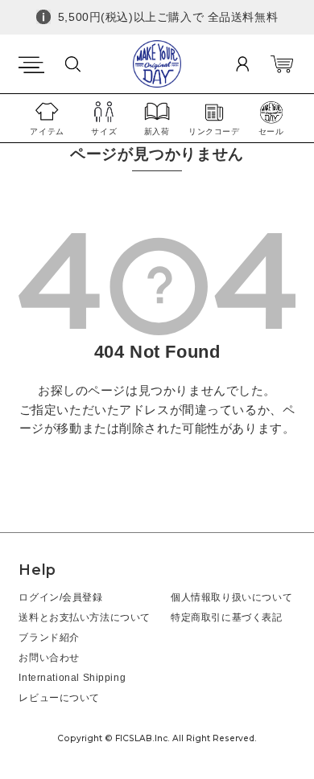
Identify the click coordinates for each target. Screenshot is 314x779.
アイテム (47, 131)
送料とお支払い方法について (85, 617)
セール (271, 131)
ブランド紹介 (49, 637)
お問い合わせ (49, 657)
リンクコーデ (214, 131)
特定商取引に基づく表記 (226, 617)
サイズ (104, 131)
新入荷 (157, 131)
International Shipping (72, 677)
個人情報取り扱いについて (231, 597)
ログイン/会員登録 (60, 597)
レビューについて (59, 697)
